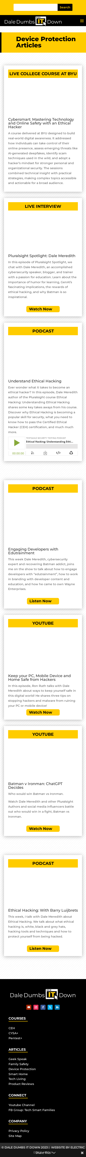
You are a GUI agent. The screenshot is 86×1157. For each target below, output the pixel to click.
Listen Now (40, 601)
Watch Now (40, 309)
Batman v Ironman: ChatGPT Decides (35, 785)
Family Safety (19, 1064)
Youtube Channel (22, 1105)
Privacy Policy (19, 1131)
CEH (12, 1028)
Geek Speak (18, 1059)
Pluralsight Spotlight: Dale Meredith (41, 256)
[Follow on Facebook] (43, 1007)
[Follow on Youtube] (28, 1007)
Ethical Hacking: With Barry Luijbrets (43, 910)
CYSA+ (13, 1033)
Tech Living (17, 1079)
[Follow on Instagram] (35, 1007)
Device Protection (22, 1069)
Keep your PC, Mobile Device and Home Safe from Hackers (39, 678)
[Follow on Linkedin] (57, 1007)
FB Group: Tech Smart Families (32, 1110)
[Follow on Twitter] (50, 1007)
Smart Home (18, 1074)
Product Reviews (21, 1084)
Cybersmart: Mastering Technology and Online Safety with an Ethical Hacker (41, 123)
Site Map (15, 1136)
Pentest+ (15, 1038)
